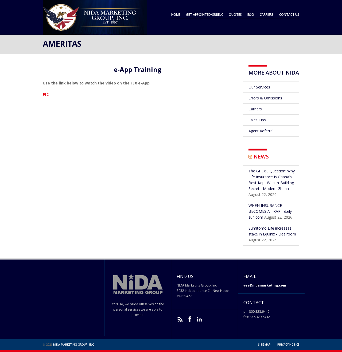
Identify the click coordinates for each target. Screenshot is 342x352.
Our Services (259, 87)
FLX (46, 94)
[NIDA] (95, 32)
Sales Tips (257, 119)
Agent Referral (260, 130)
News (261, 156)
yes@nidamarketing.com (264, 285)
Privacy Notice (288, 344)
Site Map (264, 344)
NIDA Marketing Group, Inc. (74, 344)
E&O (250, 14)
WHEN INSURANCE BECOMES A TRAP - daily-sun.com (270, 211)
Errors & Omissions (265, 97)
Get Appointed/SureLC (204, 14)
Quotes (235, 14)
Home (175, 14)
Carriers (267, 14)
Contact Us (289, 14)
